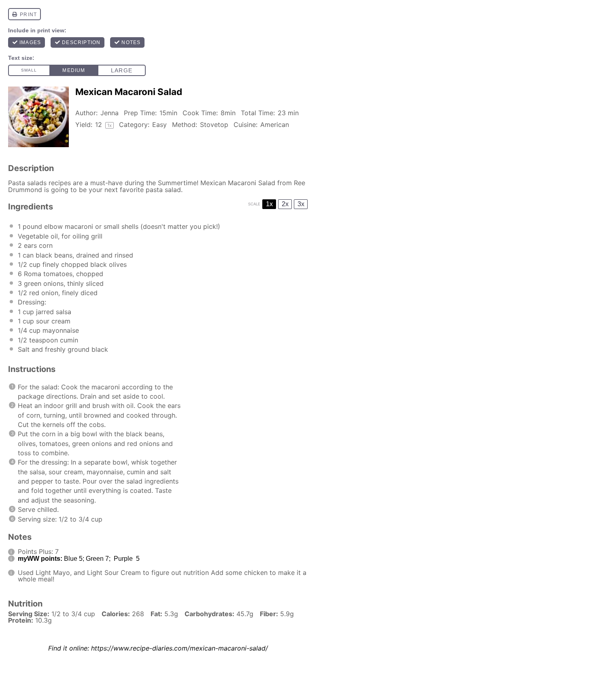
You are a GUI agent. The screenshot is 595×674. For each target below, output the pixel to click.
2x (285, 204)
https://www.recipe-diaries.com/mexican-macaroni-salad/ (179, 648)
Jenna (109, 113)
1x (269, 204)
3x (301, 204)
